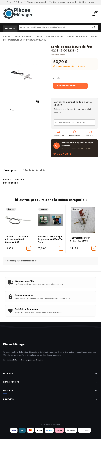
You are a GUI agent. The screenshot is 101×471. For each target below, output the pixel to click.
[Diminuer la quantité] (58, 79)
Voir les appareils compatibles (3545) (23, 261)
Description (10, 170)
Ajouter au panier (66, 86)
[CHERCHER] (94, 27)
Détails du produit (34, 170)
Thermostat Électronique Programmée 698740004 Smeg (50, 239)
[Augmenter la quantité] (58, 77)
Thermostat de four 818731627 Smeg (80, 239)
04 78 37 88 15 (62, 153)
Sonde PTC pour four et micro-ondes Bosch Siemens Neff (17, 239)
